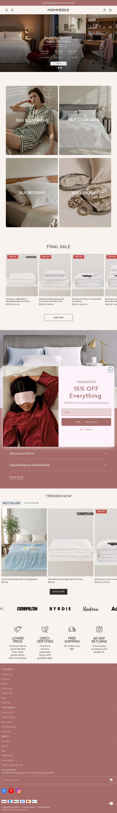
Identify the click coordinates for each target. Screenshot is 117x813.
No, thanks (86, 429)
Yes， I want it (86, 421)
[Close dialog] (110, 369)
